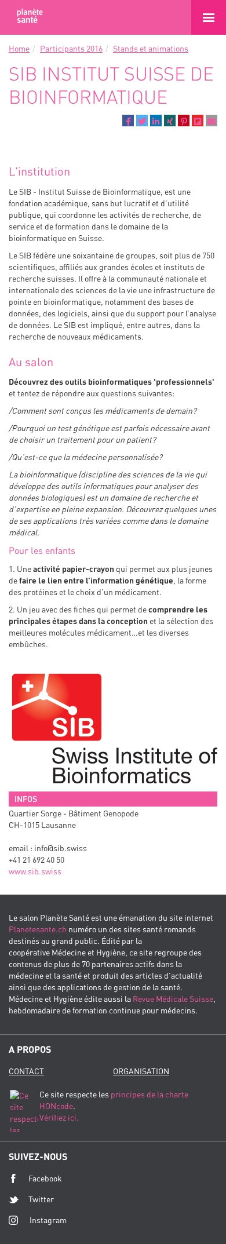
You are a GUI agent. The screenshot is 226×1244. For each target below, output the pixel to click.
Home (19, 48)
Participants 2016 (71, 48)
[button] (128, 120)
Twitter (41, 1199)
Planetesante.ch (38, 929)
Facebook (45, 1178)
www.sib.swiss (35, 871)
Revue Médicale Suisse (173, 999)
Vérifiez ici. (59, 1117)
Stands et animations (150, 48)
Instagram (48, 1220)
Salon (29, 17)
